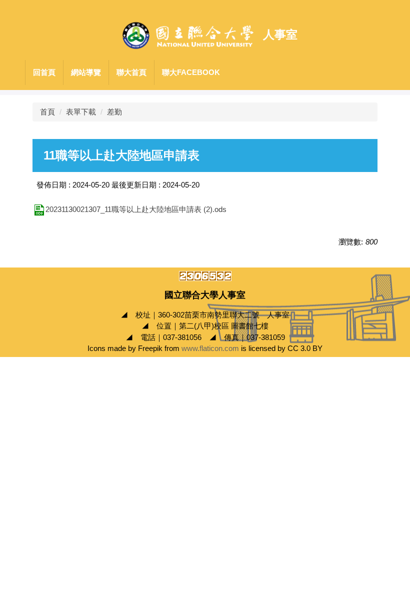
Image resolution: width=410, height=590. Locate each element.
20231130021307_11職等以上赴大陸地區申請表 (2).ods (136, 209)
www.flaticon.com (210, 348)
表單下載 (81, 112)
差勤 (114, 112)
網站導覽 (86, 72)
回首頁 (44, 72)
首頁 (47, 112)
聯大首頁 (131, 72)
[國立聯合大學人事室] (188, 34)
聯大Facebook (191, 72)
